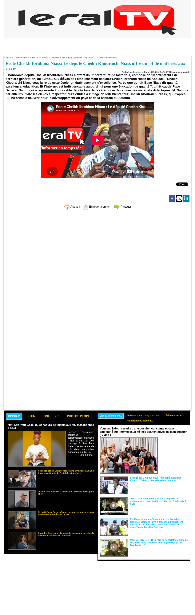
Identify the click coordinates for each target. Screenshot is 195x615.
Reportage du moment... (140, 420)
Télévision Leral (21, 58)
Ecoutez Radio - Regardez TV (82, 58)
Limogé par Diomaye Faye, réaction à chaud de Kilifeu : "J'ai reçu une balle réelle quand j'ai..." (155, 479)
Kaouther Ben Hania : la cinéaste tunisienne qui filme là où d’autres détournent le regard (66, 534)
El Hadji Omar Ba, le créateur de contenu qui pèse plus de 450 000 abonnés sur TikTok (66, 513)
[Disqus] (97, 262)
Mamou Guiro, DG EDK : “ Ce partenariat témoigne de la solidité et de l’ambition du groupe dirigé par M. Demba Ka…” (159, 543)
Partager (125, 206)
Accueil (7, 58)
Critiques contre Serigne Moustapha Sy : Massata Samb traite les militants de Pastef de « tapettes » (66, 472)
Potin (30, 416)
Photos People (79, 416)
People (14, 416)
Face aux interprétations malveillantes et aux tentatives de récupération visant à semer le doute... (174, 444)
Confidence (51, 416)
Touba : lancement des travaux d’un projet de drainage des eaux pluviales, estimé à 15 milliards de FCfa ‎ (158, 501)
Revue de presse (40, 58)
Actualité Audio (58, 58)
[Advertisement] (97, 46)
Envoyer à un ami (99, 206)
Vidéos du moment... (108, 58)
